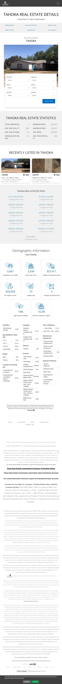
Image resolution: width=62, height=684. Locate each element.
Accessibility (21, 422)
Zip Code (39, 667)
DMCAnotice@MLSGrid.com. (31, 601)
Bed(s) (8, 84)
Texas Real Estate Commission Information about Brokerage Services (31, 660)
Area (52, 667)
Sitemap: (8, 667)
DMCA (32, 422)
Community (46, 667)
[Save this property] (28, 161)
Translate (43, 671)
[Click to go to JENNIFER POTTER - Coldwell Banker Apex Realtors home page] (6, 3)
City (34, 667)
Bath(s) (33, 84)
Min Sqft (9, 92)
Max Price (34, 77)
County (29, 667)
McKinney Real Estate (17, 667)
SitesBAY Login (29, 424)
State (24, 667)
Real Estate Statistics (31, 25)
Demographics (31, 30)
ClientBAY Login (44, 422)
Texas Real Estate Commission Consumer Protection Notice (31, 468)
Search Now (49, 101)
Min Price (9, 77)
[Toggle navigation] (58, 3)
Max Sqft (33, 92)
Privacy (10, 422)
